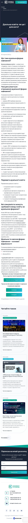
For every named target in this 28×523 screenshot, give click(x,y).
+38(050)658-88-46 (15, 499)
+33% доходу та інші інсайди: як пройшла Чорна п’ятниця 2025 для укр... (13, 376)
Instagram (14, 294)
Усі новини (4, 438)
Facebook (14, 290)
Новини (4, 8)
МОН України (19, 221)
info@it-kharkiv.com (15, 503)
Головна (3, 7)
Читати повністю (7, 350)
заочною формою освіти (8, 249)
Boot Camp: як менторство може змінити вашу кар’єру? (12, 416)
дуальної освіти (20, 223)
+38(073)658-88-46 (15, 497)
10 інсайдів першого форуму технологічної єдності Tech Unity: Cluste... (13, 335)
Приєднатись (21, 2)
